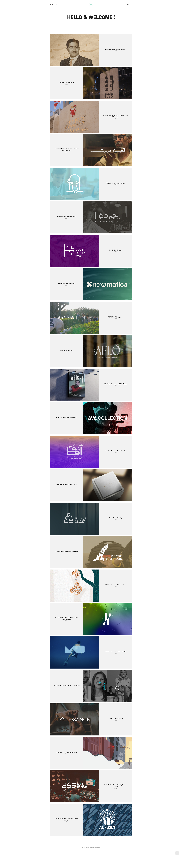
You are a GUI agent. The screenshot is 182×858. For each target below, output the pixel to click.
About (56, 4)
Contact (61, 4)
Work (51, 4)
